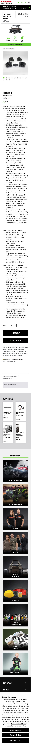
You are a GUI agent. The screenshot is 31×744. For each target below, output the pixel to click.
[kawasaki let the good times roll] (9, 2)
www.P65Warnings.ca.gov (9, 361)
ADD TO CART (16, 333)
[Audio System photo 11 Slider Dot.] (7, 80)
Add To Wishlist (16, 340)
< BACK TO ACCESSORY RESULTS (9, 48)
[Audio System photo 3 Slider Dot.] (9, 78)
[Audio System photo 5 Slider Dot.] (15, 78)
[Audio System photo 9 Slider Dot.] (26, 78)
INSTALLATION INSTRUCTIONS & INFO (10, 376)
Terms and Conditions (18, 724)
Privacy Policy (21, 726)
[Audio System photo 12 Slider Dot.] (9, 80)
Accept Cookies (15, 730)
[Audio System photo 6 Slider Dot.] (17, 78)
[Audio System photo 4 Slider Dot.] (12, 78)
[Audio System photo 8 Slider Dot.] (23, 78)
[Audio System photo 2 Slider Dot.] (6, 78)
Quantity (4, 325)
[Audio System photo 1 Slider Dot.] (4, 78)
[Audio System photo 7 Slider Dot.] (20, 78)
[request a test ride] (22, 2)
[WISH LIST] (19, 2)
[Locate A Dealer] (26, 2)
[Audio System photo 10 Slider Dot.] (4, 80)
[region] (15, 718)
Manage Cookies (15, 735)
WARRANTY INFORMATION (7, 378)
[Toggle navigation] (29, 2)
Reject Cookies (15, 740)
